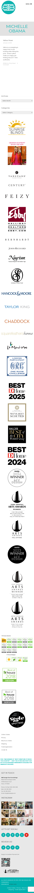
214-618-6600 (7, 789)
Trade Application (6, 747)
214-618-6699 (7, 791)
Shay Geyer (12, 63)
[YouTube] (26, 835)
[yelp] (3, 847)
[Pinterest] (13, 835)
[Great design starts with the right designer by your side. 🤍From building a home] (13, 813)
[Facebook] (8, 835)
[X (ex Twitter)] (17, 835)
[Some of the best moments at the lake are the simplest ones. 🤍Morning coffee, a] (21, 805)
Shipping (4, 744)
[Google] (8, 847)
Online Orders (5, 734)
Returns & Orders (6, 741)
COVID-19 (4, 750)
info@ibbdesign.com (10, 793)
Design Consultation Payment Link (10, 854)
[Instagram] (3, 835)
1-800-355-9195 (14, 787)
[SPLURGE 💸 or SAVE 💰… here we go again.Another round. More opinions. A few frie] (29, 821)
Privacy (3, 737)
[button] (29, 4)
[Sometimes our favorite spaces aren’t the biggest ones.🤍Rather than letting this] (29, 813)
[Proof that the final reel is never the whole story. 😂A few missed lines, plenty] (29, 805)
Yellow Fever (8, 40)
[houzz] (22, 835)
